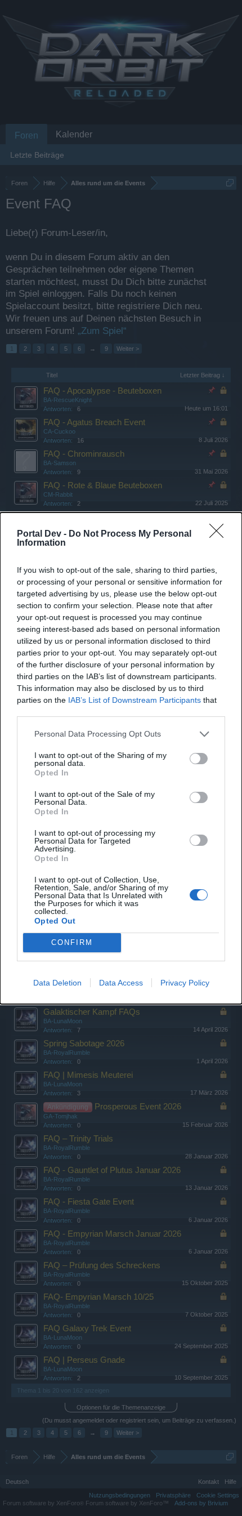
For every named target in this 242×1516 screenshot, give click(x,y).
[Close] (220, 534)
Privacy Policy (184, 982)
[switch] (199, 758)
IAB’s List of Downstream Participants (134, 700)
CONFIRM (72, 942)
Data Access (121, 982)
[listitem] (121, 734)
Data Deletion (57, 982)
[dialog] (121, 758)
